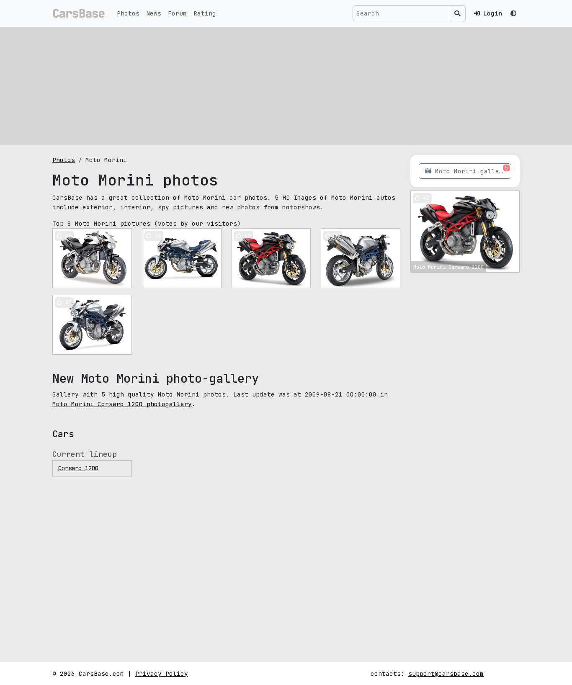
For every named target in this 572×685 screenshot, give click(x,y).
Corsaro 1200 (78, 468)
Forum (177, 13)
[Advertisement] (286, 85)
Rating (204, 13)
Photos (128, 13)
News (153, 13)
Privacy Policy (161, 673)
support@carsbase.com (446, 673)
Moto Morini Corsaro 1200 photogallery (122, 404)
